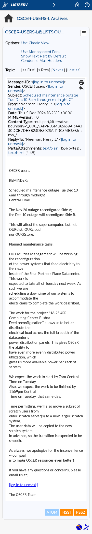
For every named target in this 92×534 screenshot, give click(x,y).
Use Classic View (35, 43)
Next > (58, 70)
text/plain (50, 148)
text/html (16, 153)
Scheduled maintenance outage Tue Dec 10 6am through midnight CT (43, 97)
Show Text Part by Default (43, 56)
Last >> (73, 70)
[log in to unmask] (48, 82)
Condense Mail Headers (41, 60)
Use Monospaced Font (40, 52)
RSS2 (80, 512)
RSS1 (66, 512)
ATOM (52, 512)
